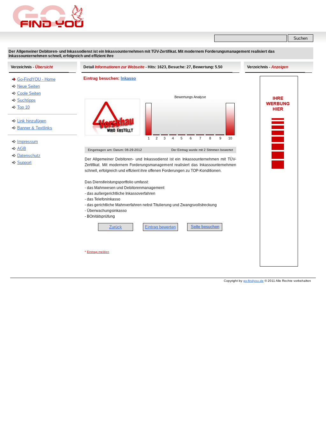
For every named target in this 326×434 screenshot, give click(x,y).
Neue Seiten (28, 86)
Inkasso (128, 78)
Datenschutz (28, 155)
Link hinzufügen (31, 121)
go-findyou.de (253, 280)
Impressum (27, 141)
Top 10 (23, 107)
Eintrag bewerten (160, 227)
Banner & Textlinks (34, 127)
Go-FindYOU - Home (36, 79)
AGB (21, 148)
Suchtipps (26, 100)
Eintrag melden (98, 252)
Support (24, 162)
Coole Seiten (29, 93)
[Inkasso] (112, 134)
